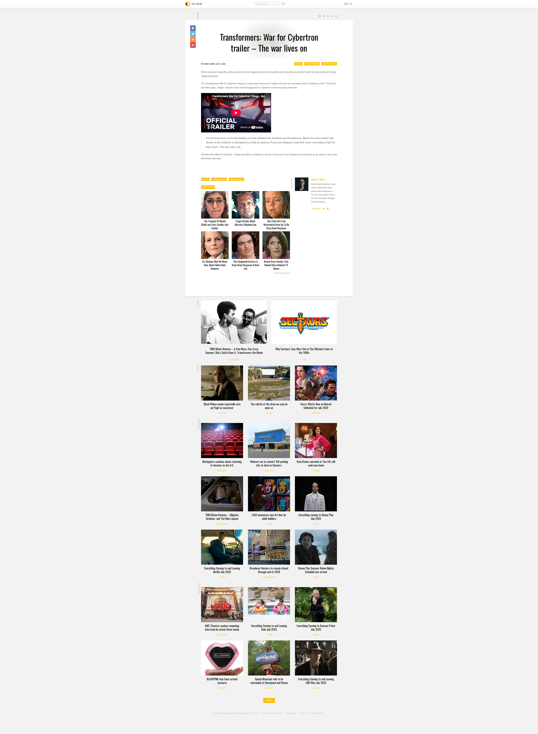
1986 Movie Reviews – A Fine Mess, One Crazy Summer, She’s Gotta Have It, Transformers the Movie (234, 350)
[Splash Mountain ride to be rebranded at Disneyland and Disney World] (269, 657)
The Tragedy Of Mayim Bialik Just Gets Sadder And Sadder (214, 224)
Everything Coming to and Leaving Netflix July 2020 (222, 570)
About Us (266, 713)
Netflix (298, 64)
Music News (222, 413)
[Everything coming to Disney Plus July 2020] (316, 493)
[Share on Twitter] (193, 34)
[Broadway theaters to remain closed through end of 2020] (269, 547)
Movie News (222, 471)
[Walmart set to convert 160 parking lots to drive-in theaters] (269, 440)
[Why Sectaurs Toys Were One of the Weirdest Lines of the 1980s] (304, 322)
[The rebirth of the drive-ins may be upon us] (269, 383)
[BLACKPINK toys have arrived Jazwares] (222, 657)
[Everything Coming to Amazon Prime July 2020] (316, 604)
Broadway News (269, 577)
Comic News (315, 413)
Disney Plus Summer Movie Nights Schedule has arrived (316, 570)
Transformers (312, 64)
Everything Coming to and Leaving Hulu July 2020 (269, 627)
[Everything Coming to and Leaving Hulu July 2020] (269, 604)
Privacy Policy (290, 713)
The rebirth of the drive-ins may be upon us (269, 406)
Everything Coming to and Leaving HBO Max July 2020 (316, 681)
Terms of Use (304, 713)
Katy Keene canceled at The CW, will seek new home (316, 463)
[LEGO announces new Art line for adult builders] (269, 493)
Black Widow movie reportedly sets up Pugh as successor (222, 406)
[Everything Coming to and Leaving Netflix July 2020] (222, 547)
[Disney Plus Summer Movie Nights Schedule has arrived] (316, 547)
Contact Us (277, 713)
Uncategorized (329, 64)
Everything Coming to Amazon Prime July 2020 (316, 627)
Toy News (269, 524)
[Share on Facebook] (193, 28)
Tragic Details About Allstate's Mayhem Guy (245, 222)
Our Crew (255, 713)
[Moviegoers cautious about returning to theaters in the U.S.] (222, 440)
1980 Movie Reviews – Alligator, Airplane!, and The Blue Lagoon (222, 517)
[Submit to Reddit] (193, 39)
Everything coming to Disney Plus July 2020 (316, 517)
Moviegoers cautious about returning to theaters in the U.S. (222, 463)
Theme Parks (269, 688)
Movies (269, 413)
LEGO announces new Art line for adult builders (269, 517)
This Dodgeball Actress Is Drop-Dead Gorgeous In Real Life (245, 264)
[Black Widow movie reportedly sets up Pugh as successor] (222, 383)
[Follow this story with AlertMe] (193, 45)
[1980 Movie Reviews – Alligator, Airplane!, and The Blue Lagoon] (222, 493)
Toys (304, 360)
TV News (316, 471)
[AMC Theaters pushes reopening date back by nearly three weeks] (222, 604)
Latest (269, 700)
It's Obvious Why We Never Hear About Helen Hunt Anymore (215, 264)
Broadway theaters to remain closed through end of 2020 (269, 570)
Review (207, 480)
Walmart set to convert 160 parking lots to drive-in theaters (269, 463)
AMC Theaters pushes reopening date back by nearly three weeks (222, 627)
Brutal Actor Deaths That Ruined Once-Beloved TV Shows (276, 264)
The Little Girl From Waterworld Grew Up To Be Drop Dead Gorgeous (276, 224)
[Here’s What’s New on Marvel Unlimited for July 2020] (316, 383)
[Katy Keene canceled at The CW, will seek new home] (316, 440)
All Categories (318, 713)
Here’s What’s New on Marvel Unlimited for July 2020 (316, 406)
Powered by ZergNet (282, 273)
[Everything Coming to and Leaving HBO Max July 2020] (316, 657)
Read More (316, 208)
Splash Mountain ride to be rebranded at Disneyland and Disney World (269, 682)
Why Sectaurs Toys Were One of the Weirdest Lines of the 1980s (304, 350)
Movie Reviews (234, 360)
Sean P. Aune (318, 179)
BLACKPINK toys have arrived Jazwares (222, 681)
